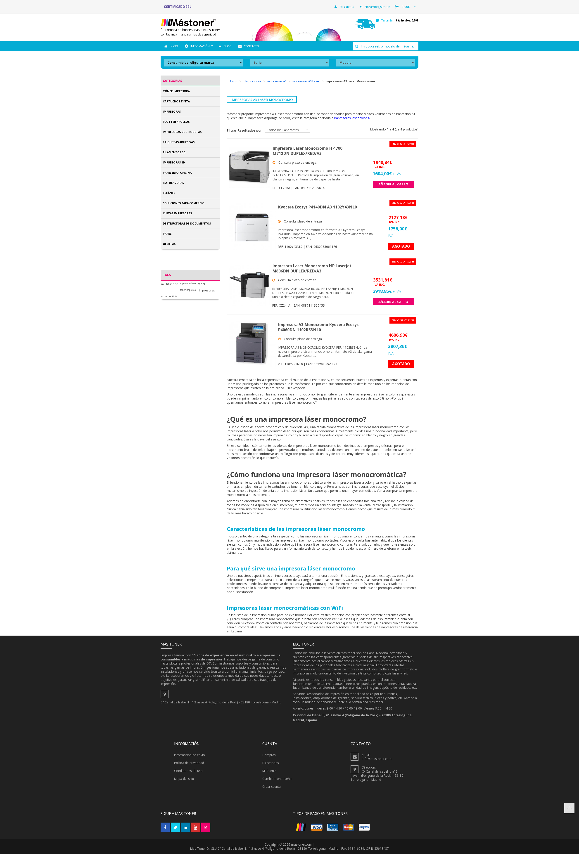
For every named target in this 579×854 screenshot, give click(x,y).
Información (200, 46)
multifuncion (169, 284)
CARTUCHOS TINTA (176, 101)
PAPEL (167, 234)
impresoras (207, 290)
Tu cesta (387, 20)
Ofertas (169, 244)
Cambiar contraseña (277, 778)
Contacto (251, 46)
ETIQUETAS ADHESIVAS (179, 142)
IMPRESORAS (172, 112)
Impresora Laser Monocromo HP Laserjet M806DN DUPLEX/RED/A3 (311, 268)
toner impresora (188, 290)
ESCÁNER (169, 193)
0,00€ (406, 7)
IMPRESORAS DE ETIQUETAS (182, 132)
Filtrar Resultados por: (245, 130)
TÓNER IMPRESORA (176, 91)
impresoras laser (188, 283)
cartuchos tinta (169, 296)
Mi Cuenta (346, 7)
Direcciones (270, 763)
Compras (269, 755)
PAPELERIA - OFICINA (177, 173)
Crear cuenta (271, 786)
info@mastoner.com (377, 759)
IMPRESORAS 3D (174, 162)
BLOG (228, 46)
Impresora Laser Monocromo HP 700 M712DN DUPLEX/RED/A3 (307, 151)
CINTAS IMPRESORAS (177, 213)
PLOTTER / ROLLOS (176, 122)
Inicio (174, 46)
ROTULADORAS (173, 183)
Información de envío (189, 755)
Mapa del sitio (184, 778)
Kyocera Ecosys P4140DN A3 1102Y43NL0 (317, 207)
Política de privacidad (189, 763)
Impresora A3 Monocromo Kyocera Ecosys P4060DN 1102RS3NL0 (318, 327)
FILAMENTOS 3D (174, 152)
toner (201, 284)
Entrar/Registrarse (377, 7)
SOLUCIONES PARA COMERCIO (183, 203)
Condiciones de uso (188, 771)
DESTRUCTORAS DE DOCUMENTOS (187, 223)
